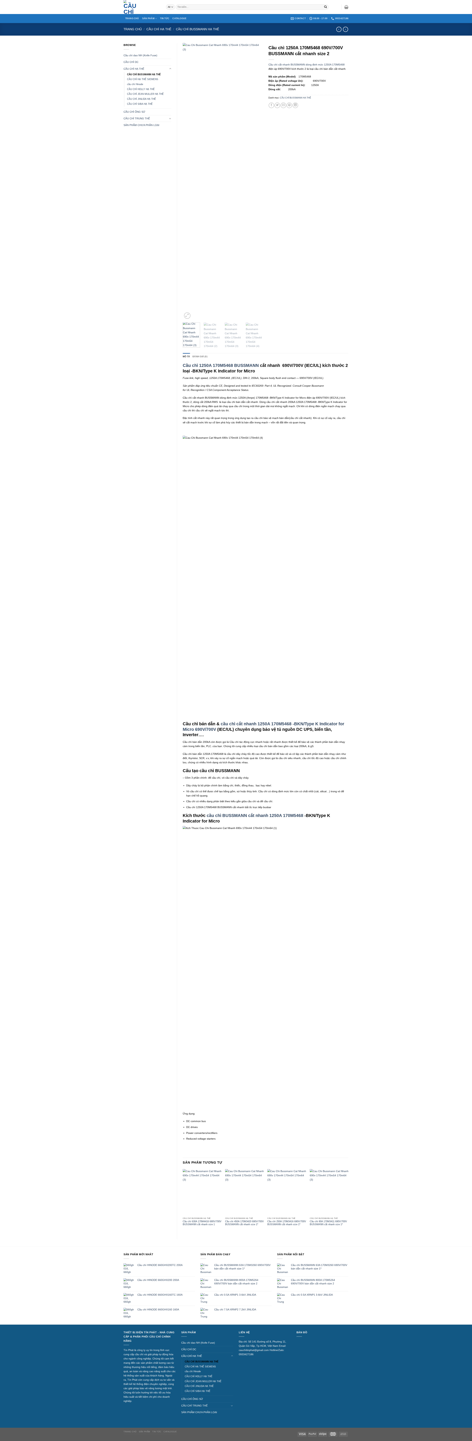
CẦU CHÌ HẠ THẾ (158, 29)
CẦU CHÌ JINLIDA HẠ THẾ (141, 99)
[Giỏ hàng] (346, 7)
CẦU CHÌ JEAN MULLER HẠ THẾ (145, 94)
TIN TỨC (164, 18)
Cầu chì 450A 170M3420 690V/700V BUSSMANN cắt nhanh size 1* (244, 1223)
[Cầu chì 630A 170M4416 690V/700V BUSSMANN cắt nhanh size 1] (202, 1192)
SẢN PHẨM (148, 18)
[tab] (186, 356)
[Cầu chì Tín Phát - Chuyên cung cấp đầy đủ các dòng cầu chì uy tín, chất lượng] (142, 7)
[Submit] (325, 7)
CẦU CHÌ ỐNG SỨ (134, 111)
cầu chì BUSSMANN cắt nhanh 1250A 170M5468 (255, 815)
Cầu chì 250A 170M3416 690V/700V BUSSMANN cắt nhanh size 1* (286, 1223)
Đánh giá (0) (199, 356)
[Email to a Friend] (283, 105)
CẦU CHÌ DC (131, 62)
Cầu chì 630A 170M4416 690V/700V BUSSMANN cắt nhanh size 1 (202, 1223)
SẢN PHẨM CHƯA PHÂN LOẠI (141, 125)
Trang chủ (133, 29)
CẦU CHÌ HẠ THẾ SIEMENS (142, 79)
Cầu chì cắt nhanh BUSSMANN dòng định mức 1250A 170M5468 (306, 64)
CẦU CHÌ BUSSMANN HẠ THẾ (197, 29)
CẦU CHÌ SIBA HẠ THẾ (140, 104)
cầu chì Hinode (135, 84)
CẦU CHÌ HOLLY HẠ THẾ (141, 89)
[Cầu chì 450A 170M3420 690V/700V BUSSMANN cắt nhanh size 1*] (244, 1192)
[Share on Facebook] (271, 105)
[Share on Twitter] (277, 105)
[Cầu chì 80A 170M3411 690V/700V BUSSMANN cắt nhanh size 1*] (329, 1192)
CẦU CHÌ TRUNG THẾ (137, 118)
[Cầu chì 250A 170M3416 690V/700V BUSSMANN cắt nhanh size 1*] (286, 1192)
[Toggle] (170, 69)
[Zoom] (187, 315)
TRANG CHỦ (132, 18)
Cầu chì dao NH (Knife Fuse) (140, 55)
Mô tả (186, 356)
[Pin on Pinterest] (289, 105)
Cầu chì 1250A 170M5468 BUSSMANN (221, 365)
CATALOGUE (179, 18)
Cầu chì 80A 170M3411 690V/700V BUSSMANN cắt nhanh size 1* (328, 1223)
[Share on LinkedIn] (295, 105)
